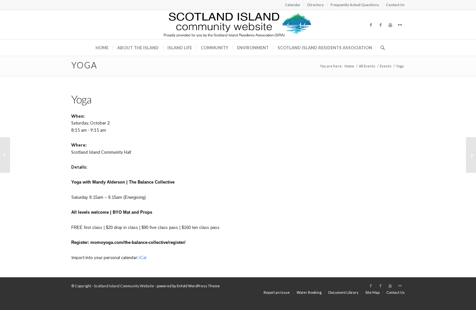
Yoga (84, 65)
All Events (367, 66)
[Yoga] (5, 155)
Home (349, 66)
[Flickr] (400, 25)
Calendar (292, 5)
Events (385, 66)
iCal (142, 257)
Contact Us (395, 5)
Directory (315, 5)
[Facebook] (371, 25)
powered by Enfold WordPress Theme (188, 286)
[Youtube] (390, 25)
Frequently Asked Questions (355, 5)
